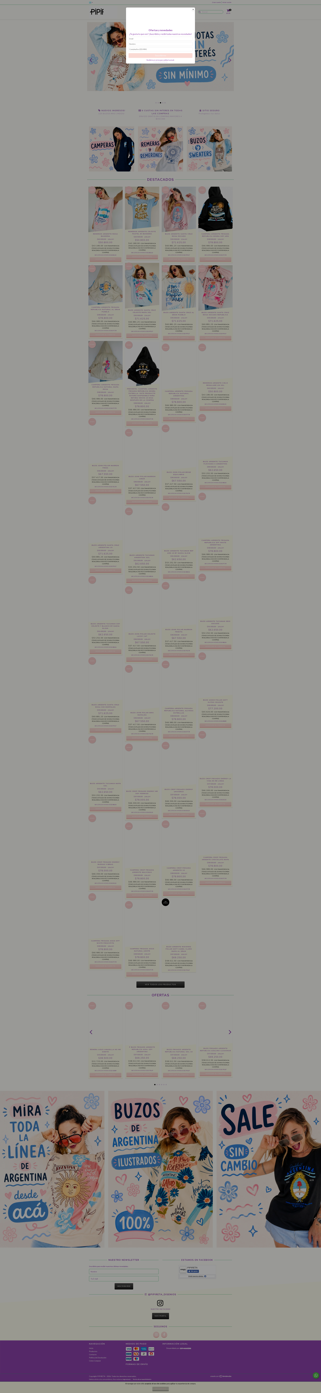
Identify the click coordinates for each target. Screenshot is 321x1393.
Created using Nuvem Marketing (160, 62)
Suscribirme (160, 55)
